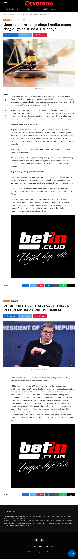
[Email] (5, 121)
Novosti (20, 9)
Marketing (50, 547)
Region (30, 9)
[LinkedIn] (5, 110)
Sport (45, 9)
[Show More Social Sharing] (50, 35)
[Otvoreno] (39, 3)
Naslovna (10, 9)
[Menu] (5, 3)
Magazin (54, 9)
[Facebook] (5, 100)
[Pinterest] (5, 115)
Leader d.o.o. (48, 552)
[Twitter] (5, 105)
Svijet (37, 9)
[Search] (72, 3)
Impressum (38, 547)
